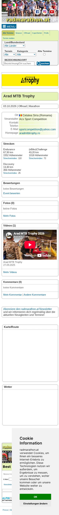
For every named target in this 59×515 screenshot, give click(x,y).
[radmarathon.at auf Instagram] (44, 14)
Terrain (8, 51)
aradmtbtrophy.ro (29, 133)
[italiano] (14, 6)
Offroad (27, 33)
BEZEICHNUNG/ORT (16, 60)
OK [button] (35, 496)
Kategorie (22, 51)
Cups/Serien (37, 33)
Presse (5, 510)
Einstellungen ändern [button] (35, 503)
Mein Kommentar (12, 294)
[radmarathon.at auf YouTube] (51, 14)
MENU (10, 26)
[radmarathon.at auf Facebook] (37, 14)
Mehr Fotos (9, 215)
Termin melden (8, 38)
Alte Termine (45, 51)
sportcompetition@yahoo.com (37, 129)
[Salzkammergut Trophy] (30, 85)
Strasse (19, 33)
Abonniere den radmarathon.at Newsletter (27, 309)
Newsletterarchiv (10, 484)
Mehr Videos (10, 272)
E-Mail (5, 479)
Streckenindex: (10, 158)
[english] (9, 6)
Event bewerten (11, 193)
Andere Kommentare (35, 294)
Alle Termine (8, 33)
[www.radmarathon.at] (26, 22)
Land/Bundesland (15, 42)
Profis (46, 33)
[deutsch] (4, 6)
